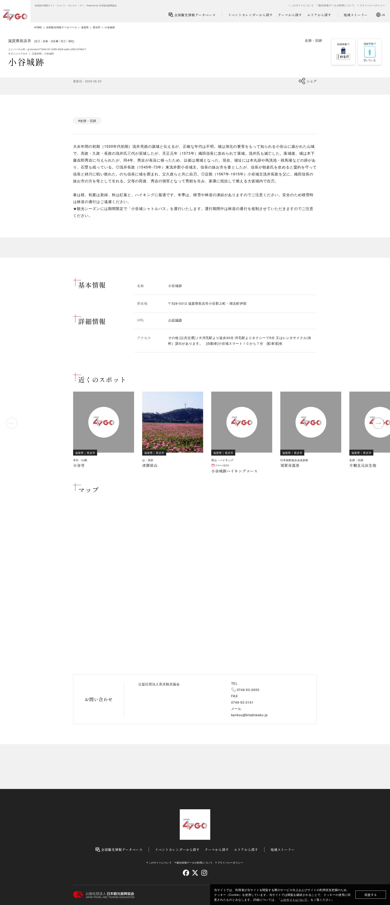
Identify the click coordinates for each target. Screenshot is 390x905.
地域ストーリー (356, 14)
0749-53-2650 (248, 689)
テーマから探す (290, 14)
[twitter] (195, 872)
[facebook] (186, 872)
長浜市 (97, 27)
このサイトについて (294, 899)
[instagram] (204, 873)
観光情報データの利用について (336, 5)
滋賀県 (85, 27)
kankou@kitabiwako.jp (249, 715)
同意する (370, 895)
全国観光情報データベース (195, 14)
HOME (38, 27)
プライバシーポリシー (372, 5)
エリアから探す (319, 14)
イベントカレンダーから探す (250, 14)
